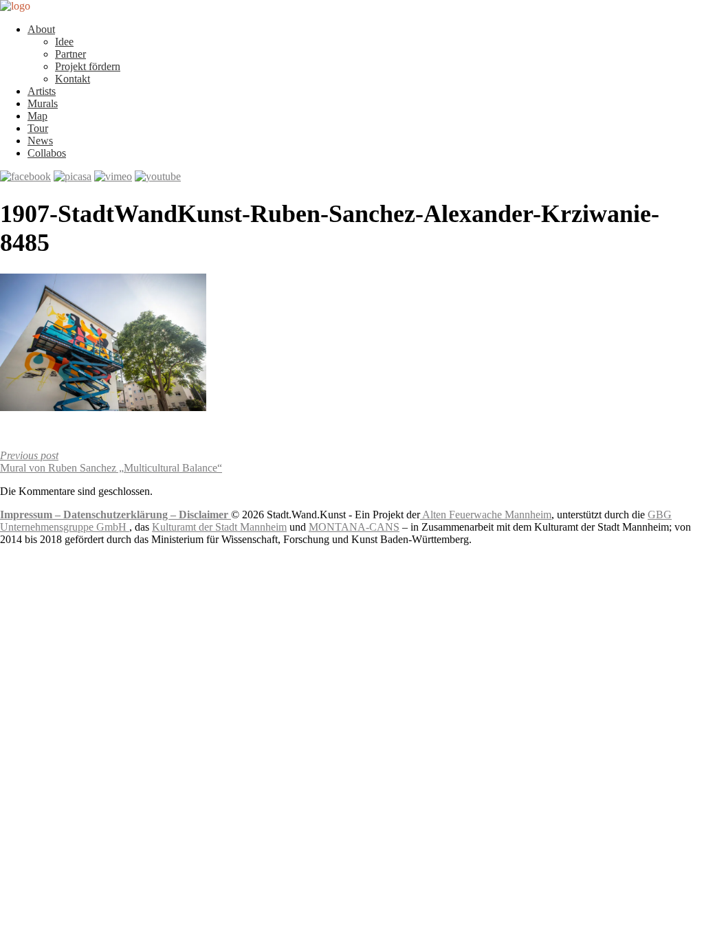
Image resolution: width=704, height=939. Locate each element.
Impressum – (31, 514)
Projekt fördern (87, 66)
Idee (64, 41)
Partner (70, 54)
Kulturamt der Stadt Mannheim (219, 527)
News (40, 140)
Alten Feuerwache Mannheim (485, 514)
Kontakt (72, 79)
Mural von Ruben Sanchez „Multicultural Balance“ (111, 462)
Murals (43, 103)
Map (37, 116)
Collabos (47, 153)
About (41, 29)
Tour (38, 128)
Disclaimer (205, 514)
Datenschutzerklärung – (121, 514)
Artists (42, 91)
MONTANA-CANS (354, 527)
